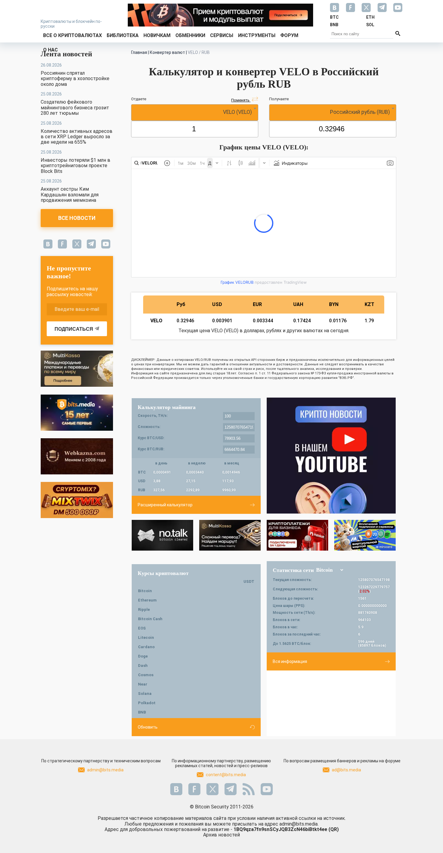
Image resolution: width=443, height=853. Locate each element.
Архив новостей (221, 835)
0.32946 (185, 320)
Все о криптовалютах (72, 35)
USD (217, 304)
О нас (50, 50)
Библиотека (123, 35)
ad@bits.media (346, 769)
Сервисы (221, 35)
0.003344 (263, 320)
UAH (298, 304)
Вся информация (290, 661)
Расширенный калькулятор (165, 504)
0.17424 (302, 320)
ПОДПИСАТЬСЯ (74, 329)
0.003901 (222, 320)
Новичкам (157, 35)
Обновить (148, 727)
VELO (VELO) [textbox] (237, 112)
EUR (257, 304)
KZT (369, 304)
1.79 (369, 320)
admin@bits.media (105, 769)
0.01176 (338, 320)
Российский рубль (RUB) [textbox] (360, 112)
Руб (181, 304)
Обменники (190, 35)
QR (333, 829)
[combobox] (194, 112)
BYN (333, 304)
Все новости (77, 218)
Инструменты (256, 35)
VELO (156, 320)
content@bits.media (226, 774)
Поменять (240, 100)
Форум (289, 35)
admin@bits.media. (299, 824)
